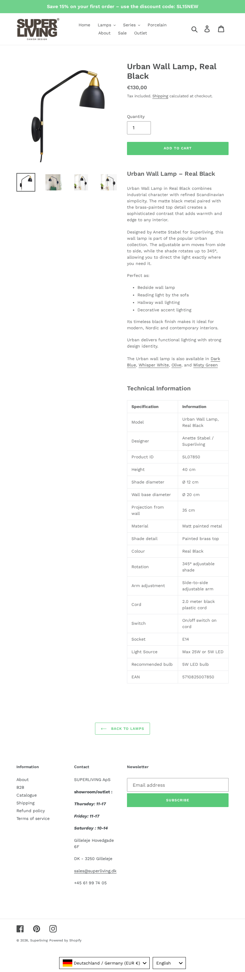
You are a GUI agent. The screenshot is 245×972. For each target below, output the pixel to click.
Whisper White (154, 365)
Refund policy (30, 810)
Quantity (136, 116)
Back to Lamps (127, 729)
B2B (20, 787)
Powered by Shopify (65, 940)
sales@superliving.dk (95, 870)
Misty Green (205, 365)
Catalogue (26, 795)
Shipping (160, 96)
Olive (176, 365)
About (22, 779)
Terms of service (33, 818)
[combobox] (104, 963)
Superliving (39, 940)
